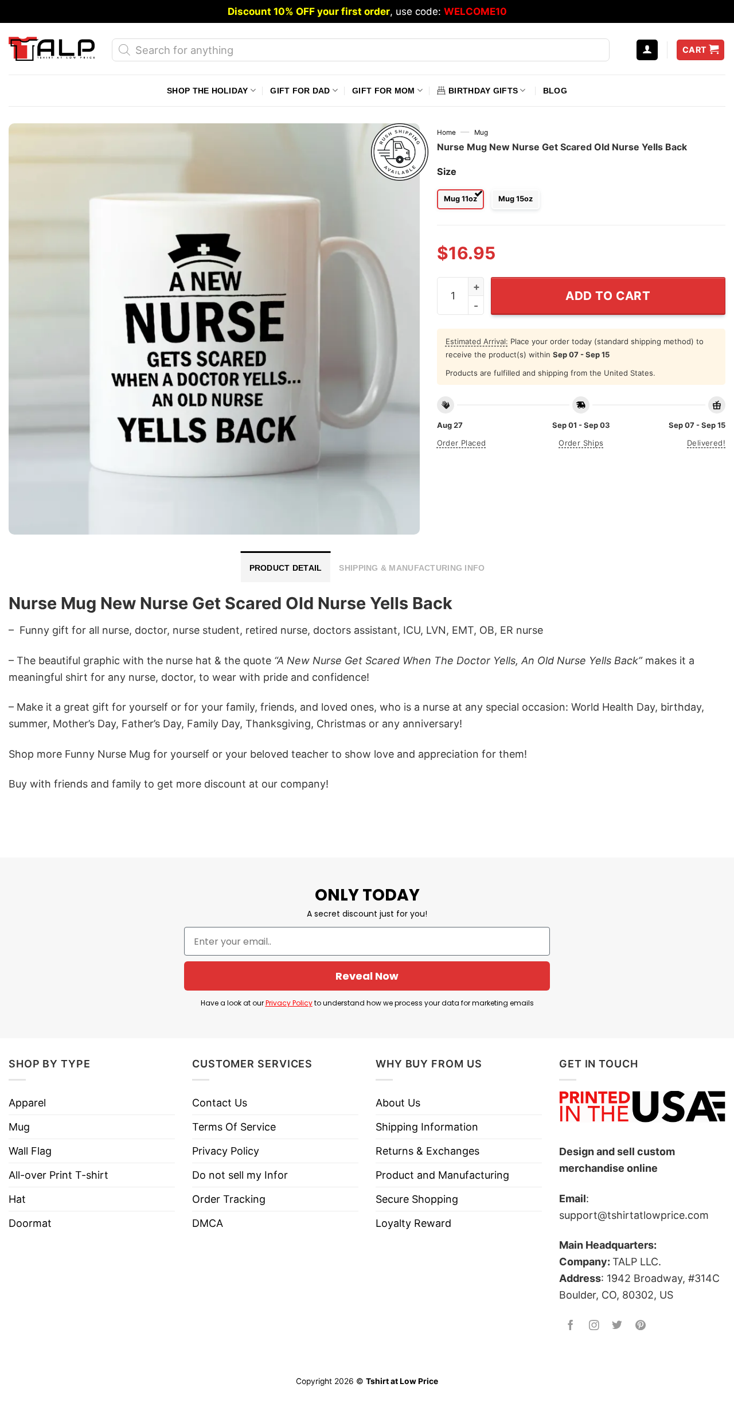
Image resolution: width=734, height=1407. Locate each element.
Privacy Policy (289, 1003)
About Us (398, 1103)
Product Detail (285, 567)
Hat (17, 1199)
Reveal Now (367, 976)
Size (446, 171)
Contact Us (219, 1103)
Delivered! (706, 442)
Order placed (461, 442)
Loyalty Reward (413, 1223)
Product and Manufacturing (442, 1175)
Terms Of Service (234, 1127)
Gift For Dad (300, 90)
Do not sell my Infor (240, 1175)
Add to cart (608, 296)
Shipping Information (427, 1127)
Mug (481, 132)
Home (446, 132)
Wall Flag (30, 1151)
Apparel (27, 1103)
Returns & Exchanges (427, 1151)
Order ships (581, 442)
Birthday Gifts (483, 90)
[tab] (286, 566)
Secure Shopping (417, 1199)
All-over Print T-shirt (58, 1175)
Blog (555, 90)
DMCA (207, 1223)
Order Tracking (229, 1199)
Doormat (30, 1223)
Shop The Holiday (207, 90)
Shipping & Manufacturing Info (412, 567)
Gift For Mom (383, 90)
